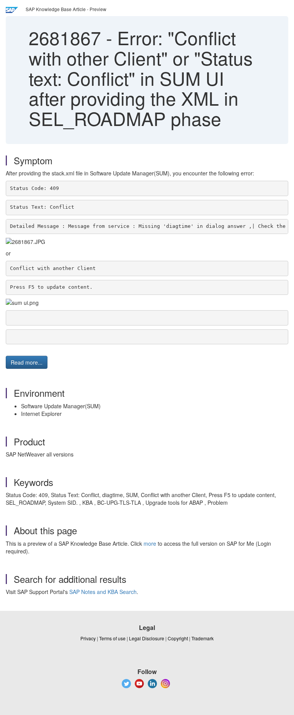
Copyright (178, 638)
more (150, 543)
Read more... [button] (26, 362)
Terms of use (112, 638)
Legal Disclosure (146, 638)
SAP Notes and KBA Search (103, 592)
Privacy (88, 638)
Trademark (202, 638)
